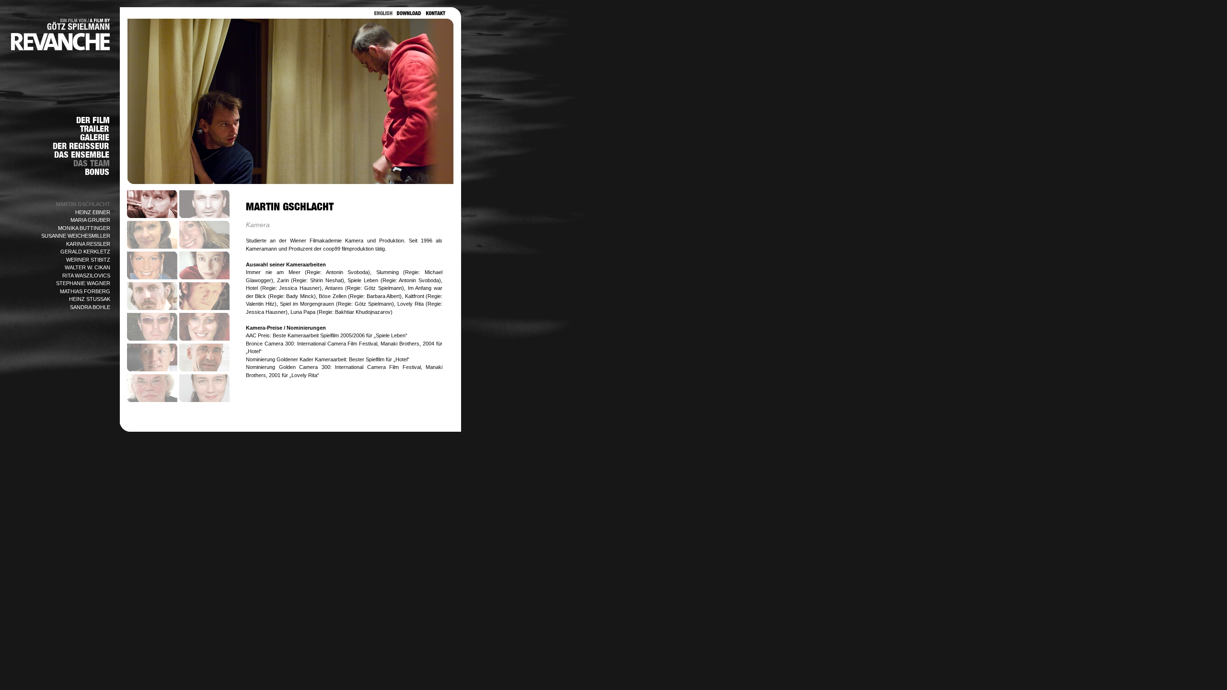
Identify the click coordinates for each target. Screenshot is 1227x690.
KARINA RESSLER (88, 244)
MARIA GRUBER (90, 220)
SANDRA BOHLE (90, 307)
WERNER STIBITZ (88, 260)
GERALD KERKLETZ (85, 251)
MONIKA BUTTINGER (84, 228)
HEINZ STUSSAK (89, 299)
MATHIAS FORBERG (85, 291)
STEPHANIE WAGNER (83, 283)
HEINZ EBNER (92, 212)
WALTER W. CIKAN (87, 267)
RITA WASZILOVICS (86, 275)
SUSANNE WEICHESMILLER (75, 236)
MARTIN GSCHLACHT (83, 204)
